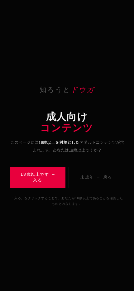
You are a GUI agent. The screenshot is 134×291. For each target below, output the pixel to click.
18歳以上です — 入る (38, 177)
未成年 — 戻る (96, 177)
